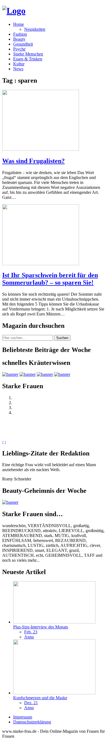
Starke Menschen (28, 54)
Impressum (22, 717)
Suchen (62, 338)
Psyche (19, 49)
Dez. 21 (31, 702)
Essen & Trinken (27, 59)
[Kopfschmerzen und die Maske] (54, 692)
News (18, 68)
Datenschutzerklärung (32, 722)
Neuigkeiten (34, 29)
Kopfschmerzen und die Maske (40, 697)
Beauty (19, 39)
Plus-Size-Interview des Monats (40, 627)
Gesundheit (23, 44)
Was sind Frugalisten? (33, 160)
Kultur (18, 63)
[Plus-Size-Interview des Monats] (54, 622)
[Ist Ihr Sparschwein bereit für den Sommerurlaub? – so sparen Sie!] (40, 263)
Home (18, 24)
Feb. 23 (30, 632)
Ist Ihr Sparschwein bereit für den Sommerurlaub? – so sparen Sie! (50, 279)
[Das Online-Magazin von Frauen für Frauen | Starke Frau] (14, 11)
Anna (29, 636)
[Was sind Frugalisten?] (40, 149)
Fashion (20, 34)
